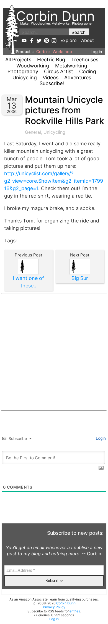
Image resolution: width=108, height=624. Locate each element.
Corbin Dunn (66, 603)
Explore (68, 40)
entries (75, 611)
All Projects (18, 59)
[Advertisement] (54, 352)
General (33, 132)
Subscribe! (52, 83)
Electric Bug (51, 59)
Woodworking (32, 66)
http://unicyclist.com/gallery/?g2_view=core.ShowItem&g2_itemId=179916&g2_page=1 (53, 181)
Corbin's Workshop (54, 51)
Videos (50, 77)
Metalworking (71, 66)
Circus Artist (58, 71)
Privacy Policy (54, 607)
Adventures (77, 77)
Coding (87, 71)
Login (100, 438)
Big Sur (79, 278)
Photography (22, 71)
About (87, 40)
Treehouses (84, 59)
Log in (96, 51)
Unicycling (24, 77)
